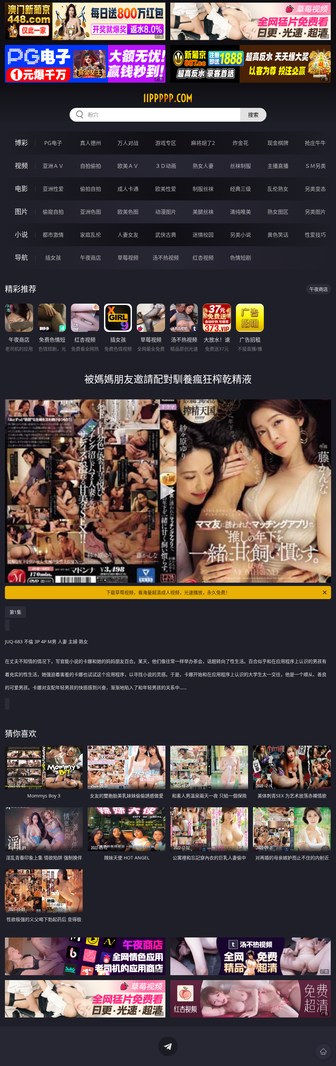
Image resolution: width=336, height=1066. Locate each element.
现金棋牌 (277, 143)
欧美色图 (127, 211)
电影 (21, 188)
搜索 (253, 114)
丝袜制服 (240, 166)
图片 (21, 211)
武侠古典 (165, 234)
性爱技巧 (315, 234)
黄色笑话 (277, 234)
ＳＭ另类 (315, 166)
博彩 (21, 142)
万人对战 (127, 143)
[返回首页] (323, 1051)
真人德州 (90, 143)
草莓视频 (127, 257)
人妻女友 (127, 234)
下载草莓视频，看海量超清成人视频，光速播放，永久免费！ (168, 592)
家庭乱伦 (90, 234)
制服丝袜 (203, 188)
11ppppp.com (168, 98)
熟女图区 (277, 211)
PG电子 (53, 143)
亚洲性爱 (53, 188)
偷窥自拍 (53, 211)
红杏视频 (203, 257)
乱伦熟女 (277, 188)
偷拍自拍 (90, 188)
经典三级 (240, 188)
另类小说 (240, 234)
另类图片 (315, 211)
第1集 (15, 612)
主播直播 (277, 166)
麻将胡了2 (203, 143)
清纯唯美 (240, 211)
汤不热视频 (166, 257)
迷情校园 (203, 234)
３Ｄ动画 (165, 166)
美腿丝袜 (203, 211)
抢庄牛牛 (315, 143)
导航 (21, 257)
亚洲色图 (90, 211)
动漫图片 (165, 211)
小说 (21, 234)
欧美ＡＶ (127, 166)
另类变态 (315, 188)
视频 (21, 165)
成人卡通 (127, 188)
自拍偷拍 (90, 166)
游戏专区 (165, 143)
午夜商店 (90, 257)
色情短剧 (240, 257)
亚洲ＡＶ (53, 166)
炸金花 (240, 143)
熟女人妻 (203, 166)
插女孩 (53, 257)
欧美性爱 (165, 188)
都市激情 (53, 234)
